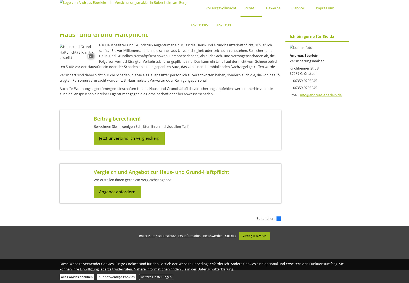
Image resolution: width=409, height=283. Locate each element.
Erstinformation (189, 236)
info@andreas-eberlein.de (321, 95)
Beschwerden (213, 236)
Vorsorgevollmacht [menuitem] (221, 8)
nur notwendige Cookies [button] (117, 277)
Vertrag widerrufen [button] (254, 236)
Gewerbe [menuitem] (273, 8)
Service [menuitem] (298, 8)
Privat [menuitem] (249, 8)
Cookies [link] (230, 236)
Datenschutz (167, 236)
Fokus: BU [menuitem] (225, 25)
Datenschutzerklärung (215, 269)
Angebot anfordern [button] (117, 192)
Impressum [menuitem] (325, 8)
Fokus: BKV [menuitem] (199, 25)
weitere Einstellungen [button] (156, 277)
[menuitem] (192, 8)
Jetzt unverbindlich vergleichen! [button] (129, 138)
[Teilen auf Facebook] (279, 218)
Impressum (147, 236)
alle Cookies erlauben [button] (77, 277)
